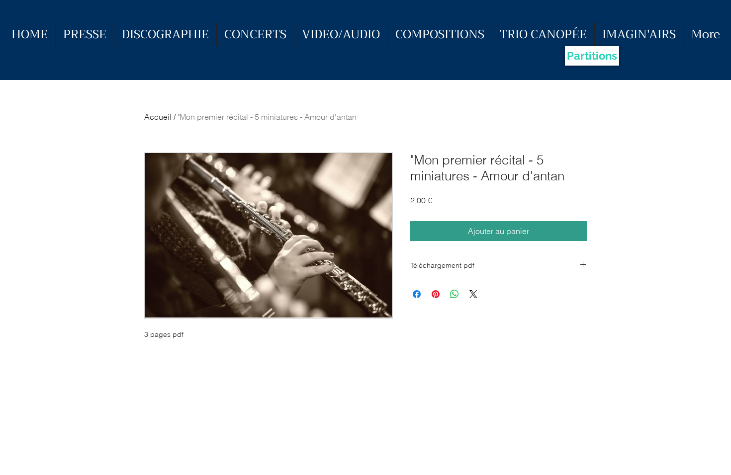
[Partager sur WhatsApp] (454, 294)
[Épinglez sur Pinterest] (436, 294)
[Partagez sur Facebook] (417, 294)
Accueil (158, 117)
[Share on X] (473, 294)
